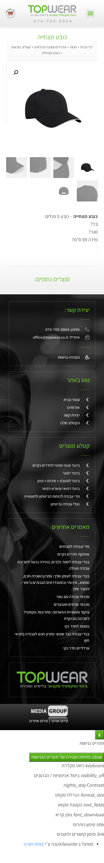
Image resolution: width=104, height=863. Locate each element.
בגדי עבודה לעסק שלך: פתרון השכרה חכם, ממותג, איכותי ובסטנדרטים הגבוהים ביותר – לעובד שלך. (55, 582)
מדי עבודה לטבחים (74, 546)
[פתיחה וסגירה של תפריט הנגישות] (99, 734)
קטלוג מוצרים (74, 445)
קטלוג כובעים (21, 47)
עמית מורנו (34, 844)
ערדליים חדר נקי (76, 648)
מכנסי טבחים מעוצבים (72, 604)
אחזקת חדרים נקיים (73, 554)
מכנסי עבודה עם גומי (73, 596)
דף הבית (86, 47)
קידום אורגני (60, 721)
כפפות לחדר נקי (77, 626)
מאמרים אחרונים (71, 527)
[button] (90, 13)
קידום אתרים (38, 721)
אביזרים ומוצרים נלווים (50, 47)
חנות (73, 47)
